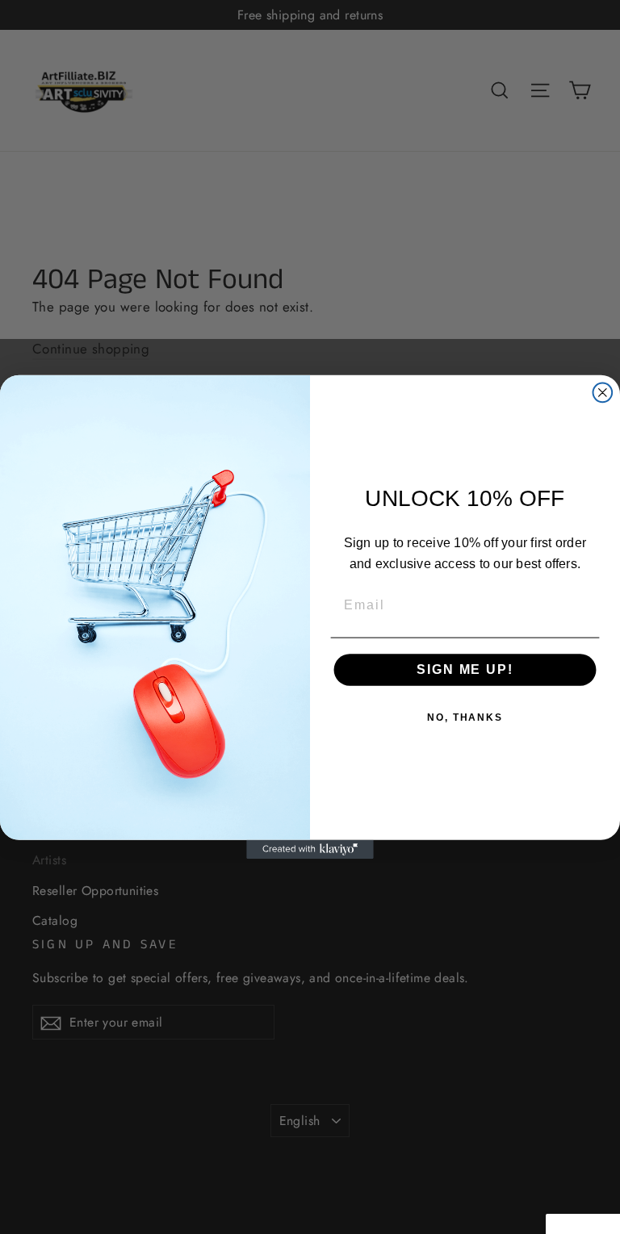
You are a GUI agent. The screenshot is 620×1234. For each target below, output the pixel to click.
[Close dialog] (603, 393)
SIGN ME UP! (465, 669)
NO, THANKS (465, 717)
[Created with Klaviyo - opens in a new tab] (310, 850)
